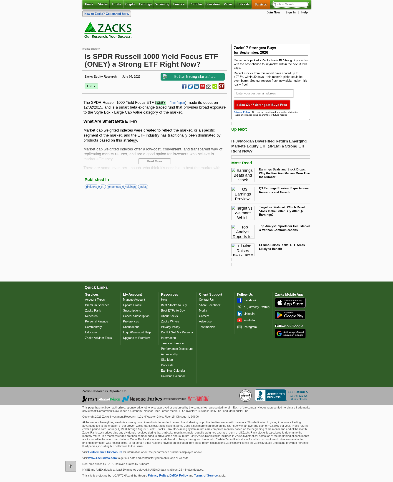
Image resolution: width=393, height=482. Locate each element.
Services (262, 4)
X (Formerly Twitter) (257, 307)
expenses (114, 186)
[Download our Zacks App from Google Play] (290, 315)
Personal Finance (96, 321)
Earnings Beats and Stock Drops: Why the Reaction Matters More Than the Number (285, 173)
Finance (178, 4)
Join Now (273, 12)
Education (212, 4)
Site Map (167, 359)
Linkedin (249, 313)
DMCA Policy (178, 475)
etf (102, 186)
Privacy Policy (242, 112)
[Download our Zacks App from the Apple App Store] (290, 307)
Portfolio (196, 4)
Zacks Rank (93, 310)
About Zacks (169, 316)
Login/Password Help (137, 332)
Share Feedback (210, 305)
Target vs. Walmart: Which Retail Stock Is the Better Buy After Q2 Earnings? (282, 210)
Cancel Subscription (136, 316)
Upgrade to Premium (136, 338)
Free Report (177, 102)
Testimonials (207, 327)
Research (91, 316)
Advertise (205, 321)
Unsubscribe (131, 327)
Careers (204, 316)
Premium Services (97, 305)
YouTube (249, 320)
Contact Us (206, 299)
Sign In (290, 12)
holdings (130, 186)
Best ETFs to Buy (173, 310)
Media (203, 310)
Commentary (93, 327)
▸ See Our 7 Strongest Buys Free (262, 105)
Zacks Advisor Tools (98, 338)
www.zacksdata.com (102, 458)
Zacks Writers (170, 321)
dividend (91, 186)
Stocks (103, 4)
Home (89, 4)
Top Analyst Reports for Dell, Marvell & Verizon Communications (285, 228)
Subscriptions (132, 310)
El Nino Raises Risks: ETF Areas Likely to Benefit (282, 247)
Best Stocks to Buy (174, 305)
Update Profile (132, 305)
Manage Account (134, 299)
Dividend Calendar (173, 376)
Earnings (145, 4)
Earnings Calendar (173, 370)
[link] (108, 30)
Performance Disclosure (177, 348)
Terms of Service (172, 343)
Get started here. (106, 13)
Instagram (250, 327)
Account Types (95, 299)
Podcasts (243, 4)
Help (304, 12)
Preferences (131, 321)
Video (228, 4)
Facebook (250, 300)
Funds (116, 4)
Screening (162, 4)
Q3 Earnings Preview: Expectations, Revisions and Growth (284, 190)
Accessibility (169, 354)
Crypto (130, 4)
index (143, 186)
